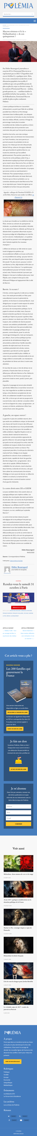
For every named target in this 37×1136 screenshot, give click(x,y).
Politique (24, 39)
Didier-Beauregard (15, 610)
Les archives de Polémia (11, 1105)
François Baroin (7, 613)
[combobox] (18, 14)
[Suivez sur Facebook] (9, 1120)
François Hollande (18, 613)
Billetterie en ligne (18, 607)
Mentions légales (18, 1133)
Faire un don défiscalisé (12, 1061)
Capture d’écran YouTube (16, 560)
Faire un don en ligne (14, 729)
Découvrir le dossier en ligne (17, 712)
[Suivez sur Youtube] (21, 1120)
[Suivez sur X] (19, 1116)
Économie (7, 1080)
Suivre (13, 1116)
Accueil (4, 25)
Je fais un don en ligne (18, 769)
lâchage (26, 613)
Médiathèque (8, 1085)
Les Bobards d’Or (9, 1094)
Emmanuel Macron (26, 610)
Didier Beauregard (11, 39)
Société (6, 1075)
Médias (9, 616)
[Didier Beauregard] (7, 572)
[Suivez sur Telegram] (8, 1116)
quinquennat (15, 616)
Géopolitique (8, 1083)
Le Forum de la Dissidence (12, 1096)
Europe (6, 1077)
